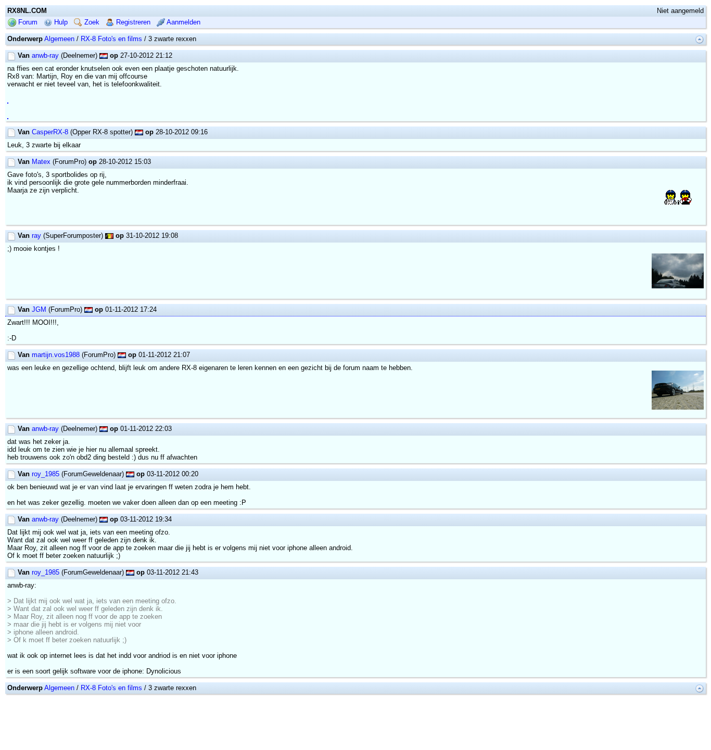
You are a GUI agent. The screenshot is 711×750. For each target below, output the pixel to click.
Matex (41, 162)
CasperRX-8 (50, 132)
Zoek (90, 22)
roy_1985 (45, 474)
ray (36, 235)
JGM (39, 309)
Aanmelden (182, 22)
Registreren (132, 22)
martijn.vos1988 (56, 355)
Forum (26, 22)
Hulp (60, 22)
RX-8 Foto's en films (111, 39)
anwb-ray (45, 55)
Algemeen (59, 39)
